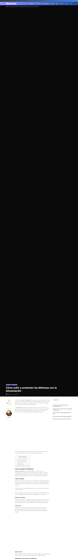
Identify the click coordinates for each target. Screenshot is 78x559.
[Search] (71, 3)
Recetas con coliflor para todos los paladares (62, 419)
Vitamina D (9, 417)
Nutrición (8, 384)
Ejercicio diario (20, 464)
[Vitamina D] (9, 413)
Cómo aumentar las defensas (22, 459)
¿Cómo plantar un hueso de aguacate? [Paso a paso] (62, 413)
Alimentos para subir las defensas (22, 465)
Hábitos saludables (21, 460)
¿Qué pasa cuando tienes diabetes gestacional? (62, 416)
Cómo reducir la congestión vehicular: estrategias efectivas (60, 405)
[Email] (10, 404)
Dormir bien (20, 463)
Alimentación (14, 384)
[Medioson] (11, 3)
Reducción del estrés (21, 461)
